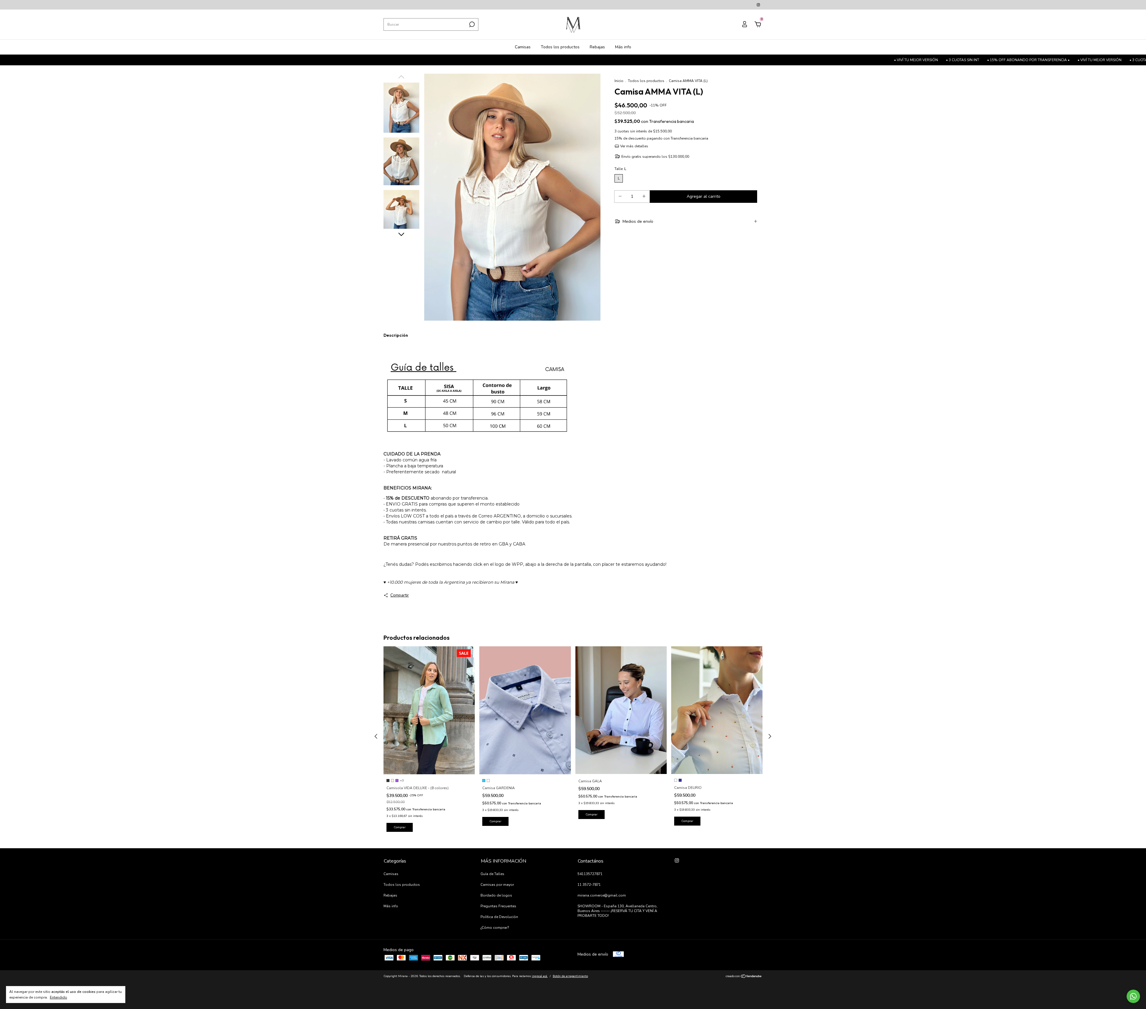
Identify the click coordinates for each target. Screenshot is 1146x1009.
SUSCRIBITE (621, 96)
